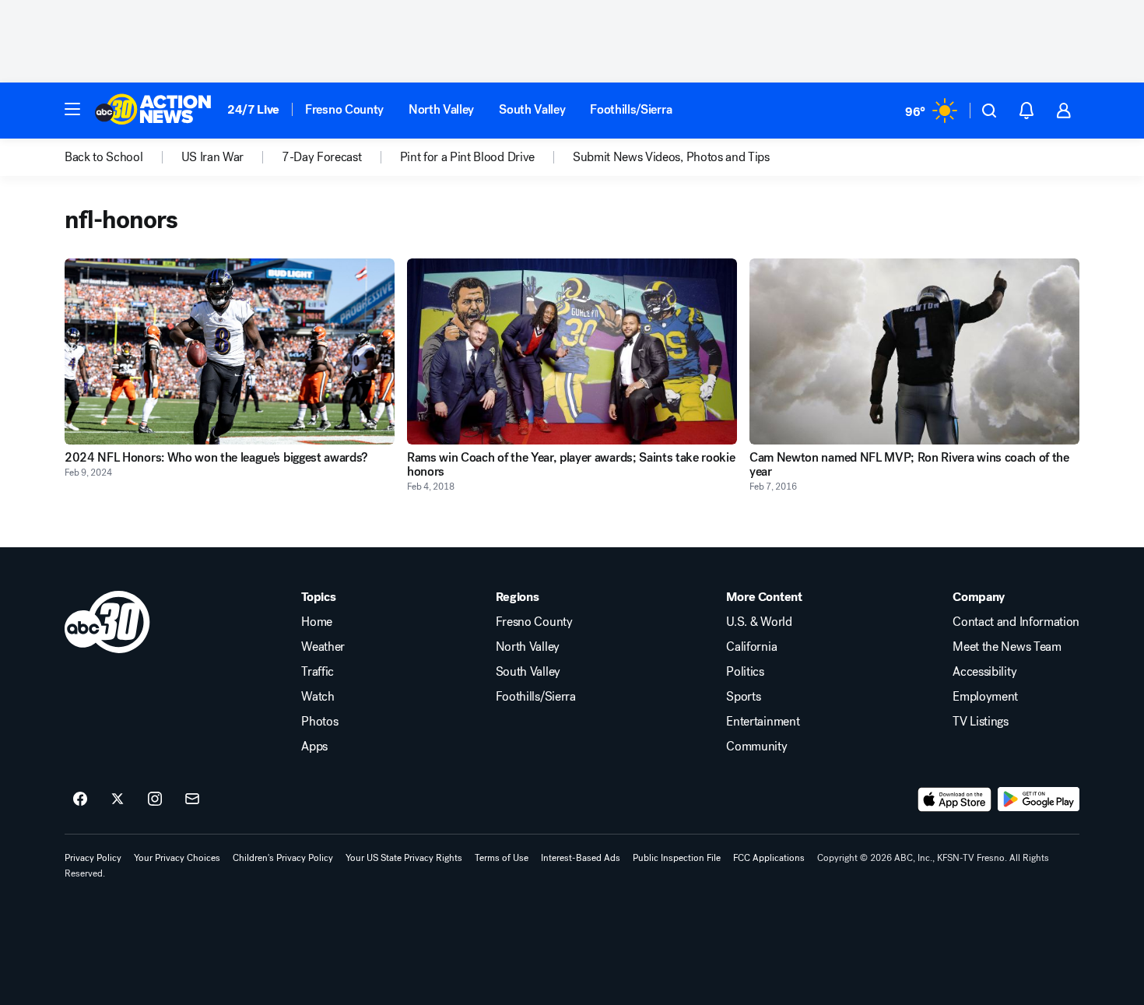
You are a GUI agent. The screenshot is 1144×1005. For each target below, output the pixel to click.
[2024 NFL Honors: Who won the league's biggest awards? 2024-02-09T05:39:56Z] (230, 351)
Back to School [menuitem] (104, 157)
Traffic (317, 672)
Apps (314, 746)
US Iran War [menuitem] (212, 157)
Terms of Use (501, 858)
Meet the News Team (1007, 647)
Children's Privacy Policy (283, 858)
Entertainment (762, 721)
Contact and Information (1016, 622)
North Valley (441, 109)
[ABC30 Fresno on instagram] (154, 799)
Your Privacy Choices (177, 858)
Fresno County (344, 109)
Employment (985, 696)
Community (756, 746)
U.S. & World (758, 622)
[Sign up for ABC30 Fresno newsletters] (192, 799)
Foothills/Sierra (631, 109)
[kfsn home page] (107, 622)
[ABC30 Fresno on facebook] (80, 799)
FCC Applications (769, 858)
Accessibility (984, 672)
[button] (72, 109)
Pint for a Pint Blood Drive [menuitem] (467, 157)
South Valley (532, 109)
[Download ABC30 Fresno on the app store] (955, 799)
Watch (317, 696)
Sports (743, 696)
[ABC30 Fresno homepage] (153, 110)
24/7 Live (253, 109)
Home (316, 622)
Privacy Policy (93, 858)
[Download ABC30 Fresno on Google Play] (1038, 799)
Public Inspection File (677, 858)
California (751, 647)
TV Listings (980, 721)
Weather (323, 647)
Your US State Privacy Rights (404, 858)
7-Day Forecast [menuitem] (322, 157)
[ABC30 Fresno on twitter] (117, 799)
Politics (744, 672)
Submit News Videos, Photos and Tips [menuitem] (671, 157)
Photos (319, 721)
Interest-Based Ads (580, 858)
